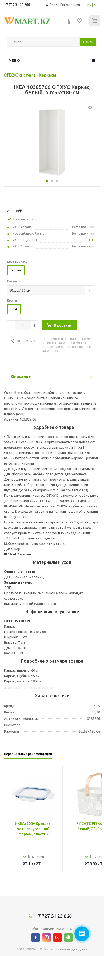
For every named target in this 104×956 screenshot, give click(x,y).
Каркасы (47, 75)
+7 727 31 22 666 (17, 4)
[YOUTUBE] (57, 937)
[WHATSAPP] (68, 937)
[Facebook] (35, 937)
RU (95, 5)
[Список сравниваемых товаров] (69, 22)
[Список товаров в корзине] (95, 24)
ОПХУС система (20, 75)
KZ (89, 5)
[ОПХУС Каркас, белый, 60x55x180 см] (52, 142)
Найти (88, 42)
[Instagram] (46, 937)
